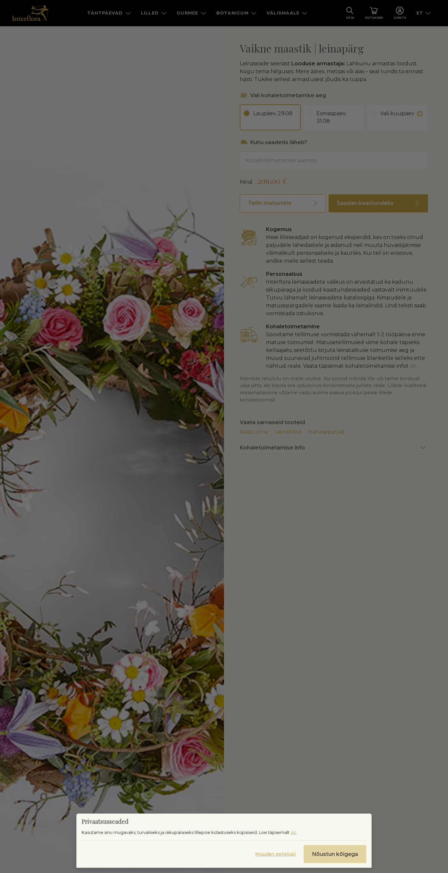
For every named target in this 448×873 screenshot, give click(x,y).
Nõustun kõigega (335, 854)
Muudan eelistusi (275, 854)
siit (293, 832)
